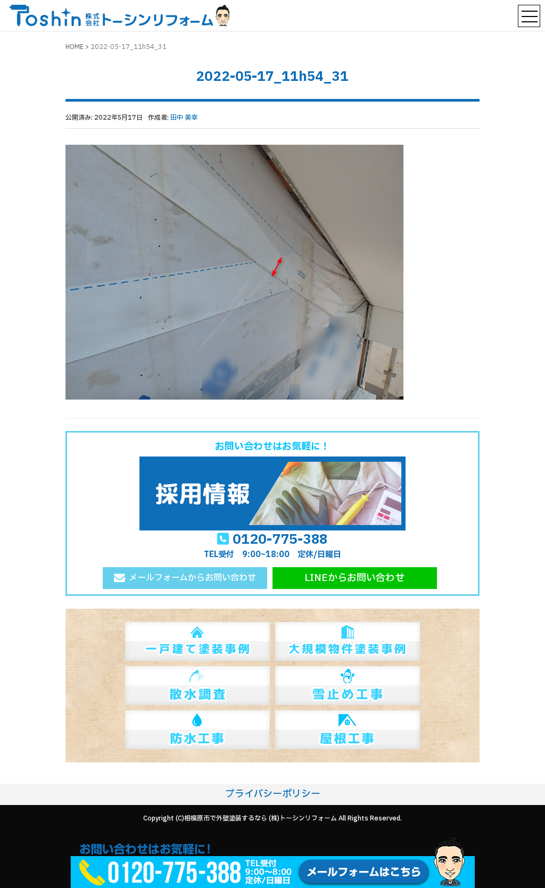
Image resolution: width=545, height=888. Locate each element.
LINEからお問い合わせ (354, 578)
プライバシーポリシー (272, 794)
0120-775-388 (280, 539)
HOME (74, 47)
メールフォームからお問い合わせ (192, 577)
